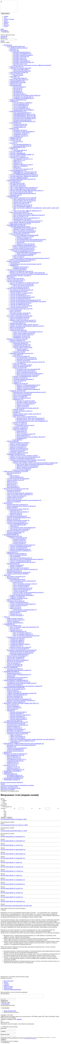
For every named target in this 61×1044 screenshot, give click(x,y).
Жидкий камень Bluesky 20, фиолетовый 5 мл (13, 849)
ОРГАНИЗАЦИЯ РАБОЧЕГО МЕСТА (16, 722)
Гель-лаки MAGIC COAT (18, 156)
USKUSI (14, 148)
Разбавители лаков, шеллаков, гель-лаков (19, 275)
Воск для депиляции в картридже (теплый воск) (24, 627)
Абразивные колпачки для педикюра (28, 465)
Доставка (6, 983)
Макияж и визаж (13, 578)
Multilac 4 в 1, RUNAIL (20, 166)
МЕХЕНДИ (8, 752)
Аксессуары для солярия (15, 668)
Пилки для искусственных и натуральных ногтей (28, 331)
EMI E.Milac (15, 76)
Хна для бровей (15, 556)
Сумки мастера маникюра (15, 749)
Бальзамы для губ (16, 614)
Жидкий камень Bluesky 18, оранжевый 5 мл (13, 858)
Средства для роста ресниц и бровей (18, 573)
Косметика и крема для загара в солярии (19, 670)
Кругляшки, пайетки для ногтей (26, 402)
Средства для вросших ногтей (16, 279)
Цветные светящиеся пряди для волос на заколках (21, 506)
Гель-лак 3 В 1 (18, 141)
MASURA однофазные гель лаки (23, 164)
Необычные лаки (16, 194)
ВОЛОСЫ (8, 503)
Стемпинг (17, 382)
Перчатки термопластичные (18, 719)
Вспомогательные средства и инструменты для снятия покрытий (29, 274)
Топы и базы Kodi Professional (22, 112)
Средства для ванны (13, 621)
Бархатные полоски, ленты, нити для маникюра (30, 418)
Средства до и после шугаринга (19, 648)
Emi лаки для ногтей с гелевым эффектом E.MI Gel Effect (27, 190)
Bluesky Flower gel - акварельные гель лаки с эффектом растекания (32, 65)
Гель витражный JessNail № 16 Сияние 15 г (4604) (14, 825)
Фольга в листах (22, 432)
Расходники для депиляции (15, 661)
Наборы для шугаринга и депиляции (18, 660)
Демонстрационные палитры (16, 723)
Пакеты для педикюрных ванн (16, 689)
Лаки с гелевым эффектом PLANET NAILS (23, 189)
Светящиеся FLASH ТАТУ (15, 761)
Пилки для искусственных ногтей (24, 333)
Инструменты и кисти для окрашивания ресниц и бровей (26, 559)
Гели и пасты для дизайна (21, 356)
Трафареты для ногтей (20, 383)
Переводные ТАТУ (13, 763)
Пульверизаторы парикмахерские (17, 516)
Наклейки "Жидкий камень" (22, 346)
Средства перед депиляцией (16, 657)
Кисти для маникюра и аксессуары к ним (19, 308)
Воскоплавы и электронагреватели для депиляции (22, 650)
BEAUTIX (14, 49)
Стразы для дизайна (20, 424)
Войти (2, 29)
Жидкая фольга (22, 438)
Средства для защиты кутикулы (19, 287)
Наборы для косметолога (14, 599)
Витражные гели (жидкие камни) (27, 359)
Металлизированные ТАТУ (15, 755)
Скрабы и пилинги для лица (18, 605)
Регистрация (4, 30)
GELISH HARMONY (17, 81)
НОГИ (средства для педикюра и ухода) (16, 488)
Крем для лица (15, 612)
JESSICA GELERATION (18, 99)
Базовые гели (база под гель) (25, 236)
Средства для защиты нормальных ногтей (22, 297)
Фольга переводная (23, 435)
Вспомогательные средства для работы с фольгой (31, 436)
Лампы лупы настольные (18, 738)
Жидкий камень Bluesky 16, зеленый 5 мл (12, 866)
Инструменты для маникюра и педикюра (19, 315)
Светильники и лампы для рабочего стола (22, 740)
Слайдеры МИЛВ (23, 350)
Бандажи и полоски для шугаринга (20, 647)
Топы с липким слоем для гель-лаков (24, 199)
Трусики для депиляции (14, 664)
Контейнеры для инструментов (16, 729)
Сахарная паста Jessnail (17, 640)
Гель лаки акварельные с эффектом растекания (24, 176)
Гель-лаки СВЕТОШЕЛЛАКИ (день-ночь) (23, 179)
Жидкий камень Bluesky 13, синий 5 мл (11, 875)
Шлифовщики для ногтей (21, 337)
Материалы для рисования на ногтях (21, 353)
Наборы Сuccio (18, 75)
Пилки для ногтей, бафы (18, 330)
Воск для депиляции (14, 625)
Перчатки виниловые (17, 713)
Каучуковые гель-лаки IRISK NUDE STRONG (26, 95)
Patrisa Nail (17, 167)
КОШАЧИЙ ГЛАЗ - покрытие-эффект (24, 173)
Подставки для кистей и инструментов (18, 732)
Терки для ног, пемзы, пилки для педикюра (20, 494)
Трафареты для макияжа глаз (18, 598)
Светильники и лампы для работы (17, 733)
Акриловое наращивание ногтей (20, 226)
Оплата (6, 982)
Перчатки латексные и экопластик (20, 714)
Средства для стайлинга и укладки (17, 530)
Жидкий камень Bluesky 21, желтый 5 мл (12, 845)
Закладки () (4, 36)
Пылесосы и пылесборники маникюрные (22, 458)
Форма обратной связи (10, 1011)
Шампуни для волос (13, 519)
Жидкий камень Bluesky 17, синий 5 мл (11, 862)
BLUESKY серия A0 (20, 59)
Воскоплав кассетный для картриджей (21, 653)
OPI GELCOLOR (16, 137)
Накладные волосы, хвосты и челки (18, 509)
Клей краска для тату (13, 768)
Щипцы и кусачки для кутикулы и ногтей (23, 320)
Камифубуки (18, 399)
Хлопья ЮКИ (18, 439)
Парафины (11, 676)
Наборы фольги (22, 431)
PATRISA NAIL (15, 138)
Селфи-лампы (14, 742)
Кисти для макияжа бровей (21, 585)
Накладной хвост (16, 510)
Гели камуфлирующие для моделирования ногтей (31, 239)
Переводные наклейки (20, 343)
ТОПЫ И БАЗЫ (13, 196)
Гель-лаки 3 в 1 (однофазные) (19, 157)
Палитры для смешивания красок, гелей (25, 376)
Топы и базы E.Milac (20, 78)
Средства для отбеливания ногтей (20, 295)
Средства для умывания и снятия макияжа (23, 604)
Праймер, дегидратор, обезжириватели (18, 261)
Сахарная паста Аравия (17, 638)
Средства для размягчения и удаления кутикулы (24, 282)
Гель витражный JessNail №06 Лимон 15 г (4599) (14, 830)
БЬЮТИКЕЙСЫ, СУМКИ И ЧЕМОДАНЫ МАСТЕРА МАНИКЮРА (24, 743)
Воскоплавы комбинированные (19, 654)
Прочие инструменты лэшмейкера (20, 550)
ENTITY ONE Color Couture (19, 79)
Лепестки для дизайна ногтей (26, 403)
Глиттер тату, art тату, (10, 765)
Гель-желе (20, 242)
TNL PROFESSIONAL (17, 147)
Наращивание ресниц (14, 536)
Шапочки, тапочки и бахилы (16, 702)
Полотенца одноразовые (15, 697)
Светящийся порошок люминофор (23, 379)
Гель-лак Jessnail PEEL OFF (21, 108)
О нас (5, 17)
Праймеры (14, 265)
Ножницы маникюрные (17, 323)
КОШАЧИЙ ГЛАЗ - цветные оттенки (25, 171)
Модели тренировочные (17, 327)
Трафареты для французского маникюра (28, 389)
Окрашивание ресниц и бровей (16, 553)
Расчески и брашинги (14, 533)
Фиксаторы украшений (20, 428)
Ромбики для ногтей (23, 405)
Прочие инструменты (17, 328)
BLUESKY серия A (19, 58)
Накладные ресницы (19, 539)
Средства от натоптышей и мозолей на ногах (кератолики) (24, 500)
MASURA (14, 128)
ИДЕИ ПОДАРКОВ (10, 774)
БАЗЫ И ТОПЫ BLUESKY (21, 52)
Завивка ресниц (12, 552)
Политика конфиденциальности (12, 989)
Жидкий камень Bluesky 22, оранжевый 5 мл (13, 840)
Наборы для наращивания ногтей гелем (25, 246)
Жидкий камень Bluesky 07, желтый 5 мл (12, 892)
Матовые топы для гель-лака (22, 202)
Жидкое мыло (14, 475)
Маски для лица (15, 608)
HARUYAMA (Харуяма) (18, 82)
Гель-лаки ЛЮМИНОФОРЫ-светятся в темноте (24, 174)
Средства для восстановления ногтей (18, 288)
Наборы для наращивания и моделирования (23, 259)
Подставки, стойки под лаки (19, 452)
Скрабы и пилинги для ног (15, 497)
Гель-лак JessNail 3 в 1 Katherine (22, 102)
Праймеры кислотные (20, 268)
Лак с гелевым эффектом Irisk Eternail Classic (23, 193)
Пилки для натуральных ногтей (23, 334)
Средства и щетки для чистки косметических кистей (28, 592)
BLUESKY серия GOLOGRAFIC (23, 62)
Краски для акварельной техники (27, 372)
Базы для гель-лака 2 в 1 (20, 216)
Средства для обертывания (15, 622)
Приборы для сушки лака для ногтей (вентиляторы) (25, 457)
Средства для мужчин (17, 615)
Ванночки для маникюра (18, 447)
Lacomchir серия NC (20, 125)
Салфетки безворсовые (14, 691)
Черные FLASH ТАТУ (14, 758)
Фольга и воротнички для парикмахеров (19, 699)
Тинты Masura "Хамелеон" (21, 133)
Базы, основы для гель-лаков (19, 212)
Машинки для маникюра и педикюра (24, 461)
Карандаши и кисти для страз (25, 425)
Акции (6, 20)
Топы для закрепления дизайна (22, 206)
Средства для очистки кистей (19, 314)
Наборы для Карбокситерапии (19, 602)
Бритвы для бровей (16, 566)
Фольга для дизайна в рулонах (26, 434)
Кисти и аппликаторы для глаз (22, 588)
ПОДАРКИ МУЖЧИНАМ (15, 776)
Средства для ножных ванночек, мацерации (20, 493)
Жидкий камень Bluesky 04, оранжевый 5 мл (13, 901)
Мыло (9, 474)
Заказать (3, 1039)
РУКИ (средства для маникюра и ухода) (16, 471)
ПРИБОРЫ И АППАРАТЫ (16, 454)
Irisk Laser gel (17, 88)
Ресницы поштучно (19, 542)
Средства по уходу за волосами (16, 521)
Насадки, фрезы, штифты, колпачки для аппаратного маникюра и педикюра (35, 462)
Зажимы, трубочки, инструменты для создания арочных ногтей (31, 258)
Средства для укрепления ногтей (20, 298)
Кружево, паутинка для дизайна (22, 411)
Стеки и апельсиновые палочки (20, 317)
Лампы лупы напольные (17, 736)
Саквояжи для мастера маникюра (17, 748)
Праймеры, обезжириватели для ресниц (18, 572)
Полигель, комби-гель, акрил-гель (23, 248)
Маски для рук (12, 481)
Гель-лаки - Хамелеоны (17, 153)
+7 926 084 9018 (5, 1006)
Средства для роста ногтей (18, 294)
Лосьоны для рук (12, 483)
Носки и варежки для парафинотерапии (19, 674)
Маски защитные (13, 704)
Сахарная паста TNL (16, 645)
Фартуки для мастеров (14, 707)
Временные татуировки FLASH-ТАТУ (15, 753)
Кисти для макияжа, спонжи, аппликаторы (23, 581)
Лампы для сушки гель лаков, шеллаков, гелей (24, 455)
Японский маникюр (13, 487)
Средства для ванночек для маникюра (18, 478)
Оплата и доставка (9, 19)
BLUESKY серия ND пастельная (23, 55)
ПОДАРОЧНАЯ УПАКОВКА (13, 778)
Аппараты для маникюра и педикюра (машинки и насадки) (27, 460)
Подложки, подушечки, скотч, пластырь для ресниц (22, 569)
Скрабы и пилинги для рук (15, 480)
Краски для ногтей (20, 367)
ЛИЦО (7, 575)
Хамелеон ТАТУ (12, 762)
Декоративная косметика (17, 579)
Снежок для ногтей (23, 406)
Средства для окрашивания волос (17, 523)
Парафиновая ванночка (14, 673)
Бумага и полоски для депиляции (17, 655)
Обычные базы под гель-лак (22, 219)
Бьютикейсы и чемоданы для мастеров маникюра (21, 745)
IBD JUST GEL (15, 84)
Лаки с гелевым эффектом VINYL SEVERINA (24, 187)
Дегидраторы (15, 262)
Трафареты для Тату (13, 766)
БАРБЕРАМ (8, 772)
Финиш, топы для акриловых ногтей (24, 232)
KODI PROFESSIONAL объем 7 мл (24, 114)
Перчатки (11, 710)
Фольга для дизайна (20, 429)
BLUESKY (14, 50)
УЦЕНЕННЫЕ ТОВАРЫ (12, 779)
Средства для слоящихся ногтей (19, 304)
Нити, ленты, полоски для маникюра (24, 416)
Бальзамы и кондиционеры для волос (18, 520)
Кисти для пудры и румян (21, 586)
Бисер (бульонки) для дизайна (22, 393)
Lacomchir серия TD (20, 124)
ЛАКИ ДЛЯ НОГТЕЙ (14, 180)
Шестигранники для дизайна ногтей (28, 408)
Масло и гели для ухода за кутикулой (21, 284)
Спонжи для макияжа (20, 591)
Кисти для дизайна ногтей (22, 366)
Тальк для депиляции (13, 663)
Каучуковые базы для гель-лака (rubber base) (26, 218)
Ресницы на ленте (19, 540)
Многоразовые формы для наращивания (29, 252)
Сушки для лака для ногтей (15, 278)
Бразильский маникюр (14, 473)
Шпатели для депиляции (14, 666)
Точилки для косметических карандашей (22, 595)
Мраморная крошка (19, 415)
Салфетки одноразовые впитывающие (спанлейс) (21, 693)
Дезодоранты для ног (13, 491)
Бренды (6, 23)
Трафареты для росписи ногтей (26, 388)
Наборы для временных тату (15, 769)
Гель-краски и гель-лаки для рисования (28, 369)
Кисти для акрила (16, 310)
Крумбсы (16, 412)
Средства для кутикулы (15, 281)
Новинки (6, 22)
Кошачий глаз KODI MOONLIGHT (24, 121)
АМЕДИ (19, 1019)
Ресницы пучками (19, 543)
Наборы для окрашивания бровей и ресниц (22, 562)
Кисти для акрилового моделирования (24, 231)
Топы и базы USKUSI (20, 150)
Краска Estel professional (18, 524)
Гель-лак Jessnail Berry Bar (21, 104)
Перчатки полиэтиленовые (18, 717)
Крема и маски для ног (14, 498)
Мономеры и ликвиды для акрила (23, 229)
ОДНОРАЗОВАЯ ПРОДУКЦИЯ (14, 687)
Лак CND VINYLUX (17, 183)
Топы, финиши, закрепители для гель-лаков (23, 197)
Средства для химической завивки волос (19, 517)
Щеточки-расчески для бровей (22, 594)
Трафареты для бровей (17, 596)
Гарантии (6, 985)
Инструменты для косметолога (16, 576)
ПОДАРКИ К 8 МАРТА (14, 775)
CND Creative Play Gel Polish (19, 72)
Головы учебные (12, 507)
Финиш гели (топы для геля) (25, 243)
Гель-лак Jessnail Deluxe (20, 107)
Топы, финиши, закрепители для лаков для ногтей (25, 222)
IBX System (11, 277)
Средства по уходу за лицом (16, 601)
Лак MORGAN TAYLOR (18, 184)
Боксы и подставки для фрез (21, 470)
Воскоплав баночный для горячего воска (22, 651)
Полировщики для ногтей (21, 336)
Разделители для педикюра (18, 445)
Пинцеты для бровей (17, 565)
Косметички (11, 746)
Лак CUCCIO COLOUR (18, 186)
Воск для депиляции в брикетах (23, 634)
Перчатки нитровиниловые (18, 712)
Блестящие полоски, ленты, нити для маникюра (31, 419)
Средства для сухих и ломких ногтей (21, 305)
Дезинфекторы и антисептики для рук (18, 681)
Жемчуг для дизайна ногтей (22, 398)
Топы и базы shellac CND (21, 69)
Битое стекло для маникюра (22, 395)
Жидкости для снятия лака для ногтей (21, 271)
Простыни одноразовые (14, 696)
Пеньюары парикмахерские (15, 532)
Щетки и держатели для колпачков (27, 467)
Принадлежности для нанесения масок (25, 609)
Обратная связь (8, 988)
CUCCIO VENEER (16, 74)
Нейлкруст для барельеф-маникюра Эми (28, 385)
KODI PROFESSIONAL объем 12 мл (24, 117)
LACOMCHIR (15, 122)
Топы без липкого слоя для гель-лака (24, 200)
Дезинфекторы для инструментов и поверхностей (21, 683)
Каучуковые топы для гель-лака (22, 205)
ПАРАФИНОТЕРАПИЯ (11, 671)
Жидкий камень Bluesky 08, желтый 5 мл (12, 888)
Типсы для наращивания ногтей (23, 255)
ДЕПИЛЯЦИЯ (9, 624)
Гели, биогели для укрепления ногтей (21, 290)
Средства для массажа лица (18, 611)
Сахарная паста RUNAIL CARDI (20, 644)
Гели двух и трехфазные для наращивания (25, 235)
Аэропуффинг (18, 354)
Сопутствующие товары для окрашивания (22, 527)
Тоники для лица (15, 606)
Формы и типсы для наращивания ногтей (22, 249)
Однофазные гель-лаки (20, 134)
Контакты (6, 25)
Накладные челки (16, 513)
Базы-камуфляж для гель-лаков (22, 213)
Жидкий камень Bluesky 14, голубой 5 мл (12, 871)
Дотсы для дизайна (19, 363)
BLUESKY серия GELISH (21, 61)
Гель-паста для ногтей (23, 360)
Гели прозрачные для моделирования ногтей (29, 241)
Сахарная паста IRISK (17, 641)
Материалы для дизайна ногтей (17, 339)
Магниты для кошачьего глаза (19, 318)
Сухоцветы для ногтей (20, 426)
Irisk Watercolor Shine (19, 94)
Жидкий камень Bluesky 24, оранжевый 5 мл (13, 836)
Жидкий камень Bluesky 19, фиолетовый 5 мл (13, 853)
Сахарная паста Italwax (17, 642)
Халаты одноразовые (13, 706)
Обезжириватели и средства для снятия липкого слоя (25, 264)
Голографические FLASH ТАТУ (16, 759)
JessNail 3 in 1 (17, 163)
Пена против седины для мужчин (20, 529)
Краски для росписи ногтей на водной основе (30, 373)
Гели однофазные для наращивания (24, 245)
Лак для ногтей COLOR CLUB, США (21, 192)
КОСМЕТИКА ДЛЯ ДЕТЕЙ (12, 771)
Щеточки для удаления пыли (19, 448)
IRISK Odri (17, 161)
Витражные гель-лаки (20, 130)
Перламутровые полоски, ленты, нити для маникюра (32, 421)
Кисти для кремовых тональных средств (25, 583)
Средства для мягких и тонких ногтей (21, 292)
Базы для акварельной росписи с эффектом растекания (29, 215)
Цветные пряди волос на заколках (17, 504)
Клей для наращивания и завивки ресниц (22, 545)
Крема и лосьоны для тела (15, 618)
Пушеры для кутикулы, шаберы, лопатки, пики (24, 324)
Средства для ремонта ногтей (19, 307)
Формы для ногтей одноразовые (26, 254)
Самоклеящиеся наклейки (21, 344)
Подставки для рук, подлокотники (17, 725)
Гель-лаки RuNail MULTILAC (22, 146)
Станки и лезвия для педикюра (16, 496)
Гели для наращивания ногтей (20, 233)
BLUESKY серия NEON (21, 56)
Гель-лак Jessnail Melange (21, 105)
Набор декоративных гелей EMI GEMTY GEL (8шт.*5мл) (16, 905)
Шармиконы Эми (19, 352)
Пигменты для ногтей (20, 377)
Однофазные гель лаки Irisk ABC (23, 97)
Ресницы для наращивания (18, 537)
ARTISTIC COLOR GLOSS (18, 48)
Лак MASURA (15, 182)
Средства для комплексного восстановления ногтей (25, 300)
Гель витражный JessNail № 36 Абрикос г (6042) (14, 819)
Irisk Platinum (17, 91)
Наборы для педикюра (14, 501)
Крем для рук (12, 484)
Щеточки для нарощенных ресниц (20, 549)
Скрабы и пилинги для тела (15, 619)
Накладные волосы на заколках (19, 511)
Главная (6, 16)
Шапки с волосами (16, 514)
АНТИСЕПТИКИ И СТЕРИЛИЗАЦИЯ (16, 680)
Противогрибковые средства (18, 291)
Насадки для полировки (24, 468)
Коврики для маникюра (14, 727)
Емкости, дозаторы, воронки (19, 444)
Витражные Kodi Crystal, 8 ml (22, 120)
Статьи (6, 26)
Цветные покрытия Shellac (22, 71)
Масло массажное (12, 485)
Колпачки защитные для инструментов (24, 321)
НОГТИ (8, 45)
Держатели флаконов (13, 726)
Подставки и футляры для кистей (20, 313)
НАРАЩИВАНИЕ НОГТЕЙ (16, 225)
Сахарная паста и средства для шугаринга (19, 637)
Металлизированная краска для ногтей (28, 375)
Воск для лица (15, 628)
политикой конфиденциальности (30, 1038)
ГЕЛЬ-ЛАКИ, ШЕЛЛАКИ (16, 46)
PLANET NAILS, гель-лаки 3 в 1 (23, 169)
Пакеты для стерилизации (15, 684)
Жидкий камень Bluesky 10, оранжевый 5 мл (13, 879)
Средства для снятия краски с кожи (20, 560)
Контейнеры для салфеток (15, 730)
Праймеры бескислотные (21, 267)
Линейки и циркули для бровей (19, 568)
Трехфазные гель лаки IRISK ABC (23, 98)
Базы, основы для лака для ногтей (20, 223)
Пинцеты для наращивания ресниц (20, 546)
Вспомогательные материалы (19, 449)
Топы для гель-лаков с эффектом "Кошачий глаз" (27, 210)
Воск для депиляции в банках (22, 632)
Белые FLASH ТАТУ (14, 756)
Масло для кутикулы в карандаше (23, 285)
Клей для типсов (18, 256)
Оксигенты (14, 526)
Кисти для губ (18, 582)
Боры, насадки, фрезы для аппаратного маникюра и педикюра (35, 464)
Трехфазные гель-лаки (20, 135)
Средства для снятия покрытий (16, 269)
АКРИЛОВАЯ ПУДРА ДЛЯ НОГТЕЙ (24, 228)
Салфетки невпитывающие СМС (17, 694)
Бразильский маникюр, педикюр (20, 442)
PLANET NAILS (15, 140)
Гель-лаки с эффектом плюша (19, 177)
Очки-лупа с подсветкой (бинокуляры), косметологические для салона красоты (32, 739)
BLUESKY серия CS (20, 63)
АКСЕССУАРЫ (13, 441)
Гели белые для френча (24, 238)
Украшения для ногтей (17, 390)
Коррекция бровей (13, 563)
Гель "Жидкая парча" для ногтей (26, 357)
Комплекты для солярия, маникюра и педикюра (21, 700)
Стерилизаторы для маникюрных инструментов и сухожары (24, 686)
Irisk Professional (15, 85)
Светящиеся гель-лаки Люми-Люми (24, 131)
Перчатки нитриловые (17, 716)
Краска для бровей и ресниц (18, 555)
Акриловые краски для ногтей (26, 370)
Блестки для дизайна (20, 396)
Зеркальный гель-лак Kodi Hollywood (24, 118)
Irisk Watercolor (18, 92)
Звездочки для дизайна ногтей (26, 400)
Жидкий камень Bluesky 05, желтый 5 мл (12, 897)
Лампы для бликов (16, 735)
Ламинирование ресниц (14, 570)
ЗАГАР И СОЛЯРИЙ (11, 667)
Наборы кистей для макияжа (22, 589)
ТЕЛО (7, 617)
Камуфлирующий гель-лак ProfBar (23, 110)
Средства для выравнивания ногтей (20, 303)
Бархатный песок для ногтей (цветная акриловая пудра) (29, 392)
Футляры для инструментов (15, 751)
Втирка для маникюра (17, 340)
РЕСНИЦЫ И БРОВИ (11, 534)
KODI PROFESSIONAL (18, 111)
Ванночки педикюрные (14, 490)
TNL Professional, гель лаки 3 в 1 (23, 158)
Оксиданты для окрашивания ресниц (21, 557)
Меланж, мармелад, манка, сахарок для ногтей (27, 413)
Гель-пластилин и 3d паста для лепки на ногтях (31, 362)
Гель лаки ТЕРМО (16, 151)
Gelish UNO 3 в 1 (19, 160)
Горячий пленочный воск (18, 631)
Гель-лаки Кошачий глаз (18, 170)
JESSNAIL (14, 101)
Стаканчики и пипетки (17, 451)
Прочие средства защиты (14, 720)
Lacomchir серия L (19, 127)
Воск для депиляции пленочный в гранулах (26, 635)
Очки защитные (12, 709)
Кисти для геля (15, 311)
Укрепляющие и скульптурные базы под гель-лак (27, 220)
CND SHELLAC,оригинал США (20, 68)
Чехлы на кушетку (13, 690)
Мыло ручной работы (17, 477)
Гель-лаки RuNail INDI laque (22, 144)
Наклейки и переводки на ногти (20, 341)
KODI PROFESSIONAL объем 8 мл (24, 115)
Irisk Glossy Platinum (19, 86)
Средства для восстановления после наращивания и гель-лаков (28, 301)
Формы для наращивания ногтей (23, 251)
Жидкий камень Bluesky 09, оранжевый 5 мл (13, 884)
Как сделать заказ (8, 981)
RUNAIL (13, 143)
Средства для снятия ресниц (18, 547)
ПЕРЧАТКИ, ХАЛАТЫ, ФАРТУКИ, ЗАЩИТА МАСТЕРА (21, 703)
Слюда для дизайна (19, 380)
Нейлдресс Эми (22, 349)
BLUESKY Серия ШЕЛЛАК (22, 53)
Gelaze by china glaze (17, 66)
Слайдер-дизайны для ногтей (22, 347)
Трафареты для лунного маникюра (27, 386)
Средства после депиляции (15, 658)
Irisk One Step (17, 89)
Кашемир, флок (18, 409)
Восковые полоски (16, 630)
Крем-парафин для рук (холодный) (17, 677)
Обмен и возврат (8, 986)
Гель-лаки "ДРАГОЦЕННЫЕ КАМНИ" (22, 154)
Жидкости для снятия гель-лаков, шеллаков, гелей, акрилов (27, 272)
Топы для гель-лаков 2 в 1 (21, 203)
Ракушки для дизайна (20, 422)
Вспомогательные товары (15, 678)
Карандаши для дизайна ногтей (22, 364)
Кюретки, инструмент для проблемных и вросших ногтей (27, 326)
